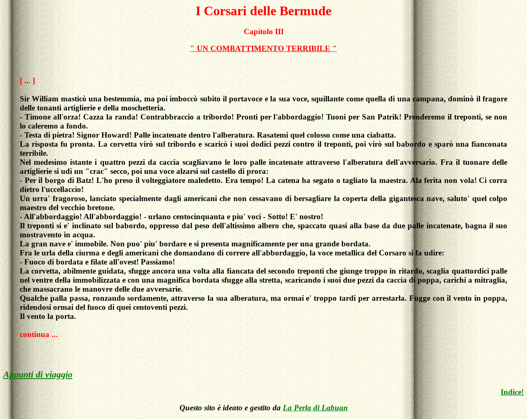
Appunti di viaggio (37, 374)
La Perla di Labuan (315, 407)
